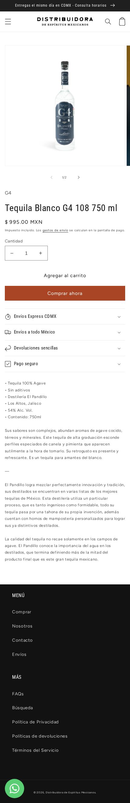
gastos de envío (55, 230)
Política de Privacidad (35, 722)
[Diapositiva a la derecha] (78, 177)
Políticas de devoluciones (40, 736)
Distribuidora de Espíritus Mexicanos (71, 792)
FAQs (18, 694)
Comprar (21, 612)
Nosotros (22, 626)
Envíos (19, 654)
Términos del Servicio (35, 750)
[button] (8, 21)
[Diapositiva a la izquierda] (51, 177)
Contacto (22, 640)
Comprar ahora (65, 293)
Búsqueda (22, 707)
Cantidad (14, 241)
